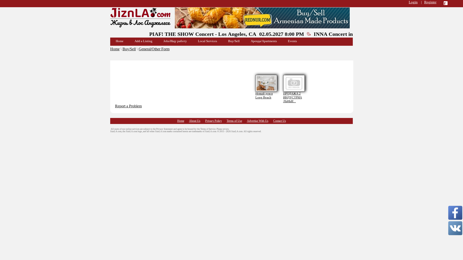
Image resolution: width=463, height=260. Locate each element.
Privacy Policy (213, 121)
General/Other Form (154, 49)
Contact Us (279, 121)
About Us (194, 121)
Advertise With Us (257, 121)
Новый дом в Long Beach (264, 95)
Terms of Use (234, 121)
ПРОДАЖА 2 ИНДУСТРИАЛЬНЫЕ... (292, 97)
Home (115, 49)
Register (430, 2)
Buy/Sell (129, 49)
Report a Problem (128, 106)
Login (413, 2)
